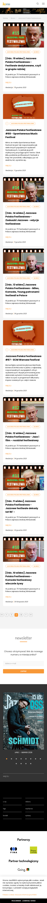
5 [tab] (26, 759)
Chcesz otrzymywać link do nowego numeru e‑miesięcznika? (23, 653)
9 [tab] (16, 764)
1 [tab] (6, 759)
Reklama (27, 802)
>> (31, 615)
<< (2, 615)
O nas (4, 802)
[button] (37, 4)
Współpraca (29, 808)
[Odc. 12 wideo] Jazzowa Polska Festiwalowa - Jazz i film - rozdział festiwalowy (22, 437)
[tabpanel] (23, 724)
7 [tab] (35, 759)
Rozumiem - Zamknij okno (24, 901)
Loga (4, 808)
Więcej (8, 82)
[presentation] (6, 3)
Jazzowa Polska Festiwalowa (18, 52)
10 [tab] (21, 764)
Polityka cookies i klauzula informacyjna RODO (20, 895)
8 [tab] (40, 759)
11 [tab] (26, 764)
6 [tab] (30, 759)
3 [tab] (16, 759)
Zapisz (23, 671)
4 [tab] (21, 759)
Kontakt (5, 815)
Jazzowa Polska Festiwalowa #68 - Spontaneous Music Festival (23, 133)
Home (5, 18)
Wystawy (28, 815)
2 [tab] (11, 759)
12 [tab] (30, 764)
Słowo (13, 18)
